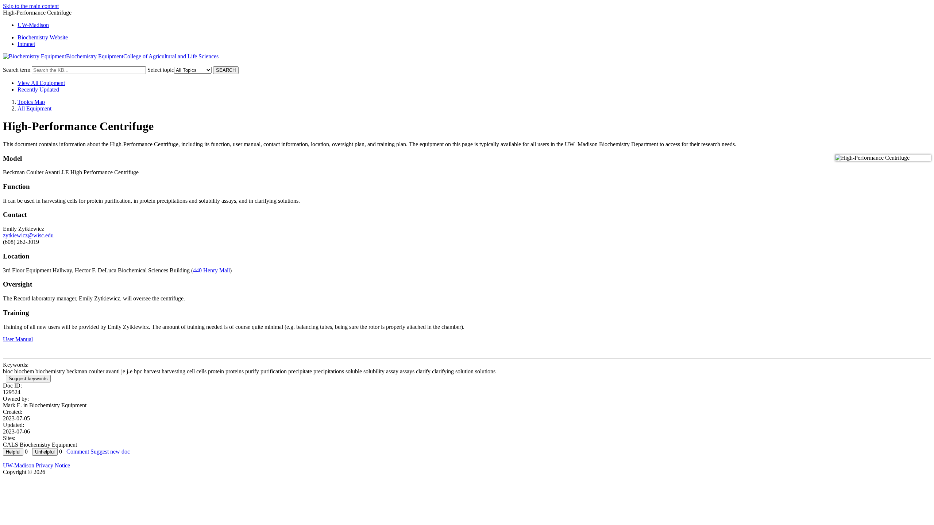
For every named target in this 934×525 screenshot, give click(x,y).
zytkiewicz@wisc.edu (28, 235)
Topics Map (31, 102)
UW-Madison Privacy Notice (36, 465)
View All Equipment (41, 83)
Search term (16, 70)
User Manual (18, 339)
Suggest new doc (110, 451)
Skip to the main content (31, 6)
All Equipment (34, 108)
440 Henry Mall (211, 270)
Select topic (160, 70)
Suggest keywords (28, 378)
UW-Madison (33, 25)
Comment (77, 451)
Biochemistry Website (43, 37)
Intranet (26, 44)
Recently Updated (38, 89)
